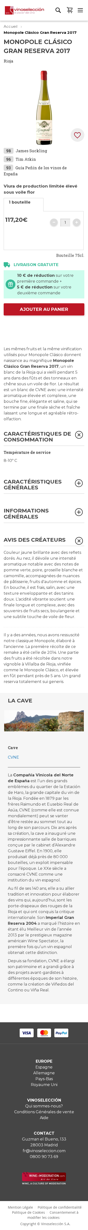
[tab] (24, 204)
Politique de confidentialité (60, 1207)
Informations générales (26, 514)
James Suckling (31, 150)
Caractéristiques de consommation (37, 437)
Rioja (8, 60)
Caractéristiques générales (33, 485)
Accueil (11, 26)
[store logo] (22, 13)
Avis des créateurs (35, 540)
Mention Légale (20, 1207)
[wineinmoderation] (44, 1183)
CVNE (13, 757)
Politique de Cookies (28, 1212)
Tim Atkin (26, 159)
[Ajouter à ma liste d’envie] (77, 135)
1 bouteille (20, 202)
